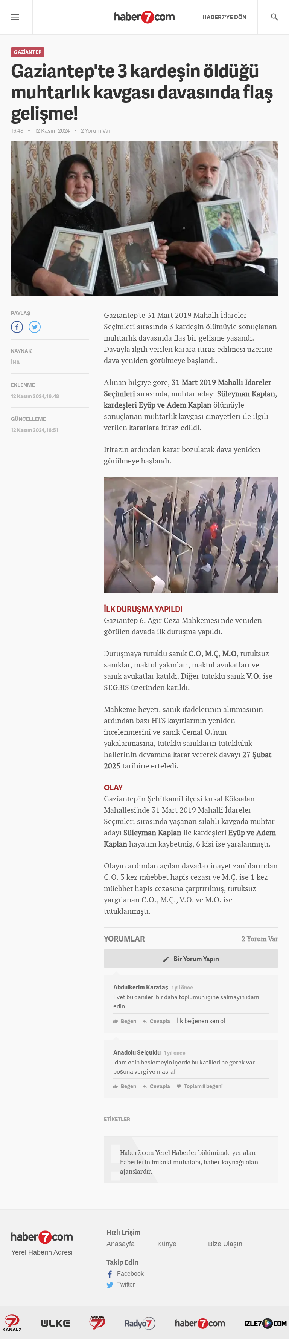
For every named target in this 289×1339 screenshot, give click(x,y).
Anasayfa (120, 1244)
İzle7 (266, 1322)
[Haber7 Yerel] (144, 15)
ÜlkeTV (55, 1322)
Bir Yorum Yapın (195, 958)
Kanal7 (12, 1322)
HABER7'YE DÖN (224, 17)
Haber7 (200, 1322)
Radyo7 (140, 1322)
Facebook (130, 1273)
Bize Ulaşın (225, 1244)
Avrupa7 (97, 1322)
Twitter (125, 1284)
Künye (166, 1244)
